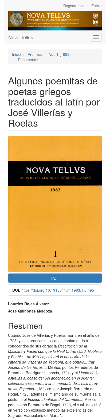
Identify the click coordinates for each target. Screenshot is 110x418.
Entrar (96, 5)
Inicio (16, 54)
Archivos (35, 54)
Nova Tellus (20, 37)
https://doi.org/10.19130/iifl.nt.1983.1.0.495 (57, 290)
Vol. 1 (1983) (60, 54)
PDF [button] (55, 278)
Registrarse (73, 5)
